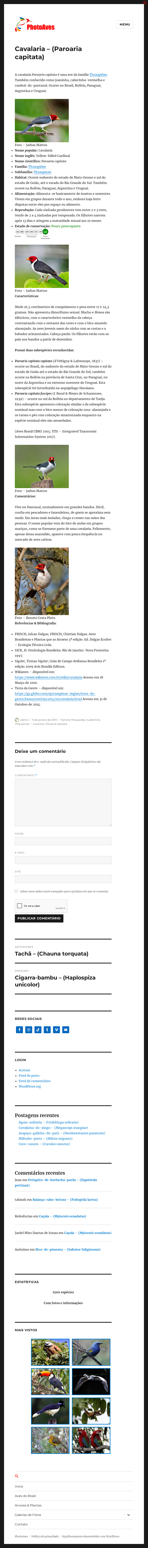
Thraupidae (98, 75)
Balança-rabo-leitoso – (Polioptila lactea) (65, 1200)
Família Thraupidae (73, 719)
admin (24, 719)
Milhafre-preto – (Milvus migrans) (45, 1138)
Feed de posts (29, 1075)
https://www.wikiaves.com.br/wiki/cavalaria (48, 677)
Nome (19, 833)
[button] (145, 4)
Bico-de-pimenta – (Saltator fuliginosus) (67, 1249)
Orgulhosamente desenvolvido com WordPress (90, 1536)
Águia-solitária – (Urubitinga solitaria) (48, 1122)
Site (18, 871)
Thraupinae (42, 172)
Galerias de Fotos (28, 1515)
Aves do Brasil (25, 1496)
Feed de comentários (34, 1081)
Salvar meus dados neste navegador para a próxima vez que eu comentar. (64, 891)
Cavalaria (39, 723)
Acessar (24, 1070)
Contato (21, 1524)
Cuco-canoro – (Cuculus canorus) (44, 1144)
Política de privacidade (45, 1536)
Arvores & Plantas (28, 1505)
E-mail (20, 852)
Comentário (26, 775)
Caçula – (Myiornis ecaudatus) (62, 1216)
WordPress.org (30, 1086)
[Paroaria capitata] (63, 120)
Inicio (19, 1486)
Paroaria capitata (56, 723)
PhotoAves (21, 1536)
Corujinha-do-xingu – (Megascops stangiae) (53, 1128)
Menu (125, 24)
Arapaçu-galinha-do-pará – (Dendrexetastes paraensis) (62, 1133)
